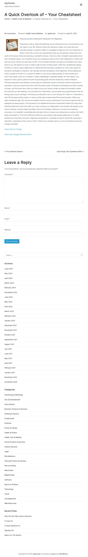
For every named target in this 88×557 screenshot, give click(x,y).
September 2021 (10, 340)
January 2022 (9, 321)
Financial (7, 423)
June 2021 (8, 354)
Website (7, 230)
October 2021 (9, 335)
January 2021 (9, 373)
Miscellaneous (9, 456)
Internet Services (10, 447)
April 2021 (8, 363)
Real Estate (8, 470)
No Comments (10, 33)
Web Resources (10, 503)
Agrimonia (9, 3)
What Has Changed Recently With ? (18, 134)
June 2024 (8, 269)
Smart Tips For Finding (13, 129)
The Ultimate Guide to (14, 151)
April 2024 (8, 278)
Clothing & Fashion (11, 414)
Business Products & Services (15, 409)
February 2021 (9, 368)
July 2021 (8, 349)
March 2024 (9, 283)
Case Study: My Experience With (69, 151)
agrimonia (51, 33)
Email (7, 219)
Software (7, 480)
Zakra (53, 554)
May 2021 (8, 358)
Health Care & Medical (34, 33)
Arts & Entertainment (12, 400)
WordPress (63, 554)
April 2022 (8, 307)
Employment (9, 418)
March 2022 (9, 311)
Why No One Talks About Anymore (17, 516)
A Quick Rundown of (12, 526)
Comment (8, 174)
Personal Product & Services (15, 461)
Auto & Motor (9, 404)
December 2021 (10, 325)
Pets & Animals (10, 466)
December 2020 (10, 377)
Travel (6, 494)
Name (7, 208)
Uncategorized (10, 499)
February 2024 (10, 288)
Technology (9, 489)
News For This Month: (13, 535)
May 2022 (8, 302)
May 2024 (8, 273)
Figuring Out (9, 530)
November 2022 (10, 292)
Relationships (9, 475)
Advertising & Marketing (13, 395)
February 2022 (10, 316)
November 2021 (10, 330)
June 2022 (8, 297)
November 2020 (10, 382)
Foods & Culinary (10, 428)
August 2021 (9, 344)
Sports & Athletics (11, 484)
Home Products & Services (14, 442)
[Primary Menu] (81, 4)
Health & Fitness (10, 433)
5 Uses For (8, 521)
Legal (6, 451)
